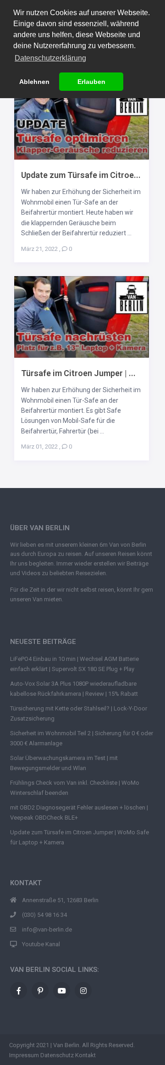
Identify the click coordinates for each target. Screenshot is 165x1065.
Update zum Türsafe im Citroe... (81, 175)
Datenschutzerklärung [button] (50, 58)
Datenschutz (57, 1055)
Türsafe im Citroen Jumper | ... (78, 373)
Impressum (24, 1055)
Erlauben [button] (91, 81)
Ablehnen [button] (34, 81)
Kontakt (85, 1055)
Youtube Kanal (41, 944)
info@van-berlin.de (47, 929)
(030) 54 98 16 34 (44, 914)
